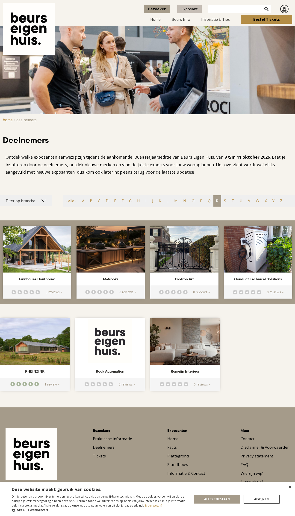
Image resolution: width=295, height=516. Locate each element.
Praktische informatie (112, 438)
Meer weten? (153, 505)
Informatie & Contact (186, 473)
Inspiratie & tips (215, 19)
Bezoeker (157, 9)
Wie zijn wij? (252, 473)
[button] (99, 510)
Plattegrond (178, 456)
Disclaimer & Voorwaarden (265, 447)
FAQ (244, 464)
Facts (172, 447)
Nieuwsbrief (252, 481)
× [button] (290, 487)
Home (155, 19)
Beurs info (181, 19)
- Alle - (71, 200)
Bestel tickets (266, 19)
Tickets (99, 456)
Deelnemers (104, 447)
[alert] (147, 499)
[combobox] (26, 200)
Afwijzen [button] (261, 499)
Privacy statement (257, 456)
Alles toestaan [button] (217, 499)
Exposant (189, 9)
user (284, 9)
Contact (247, 438)
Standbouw (177, 464)
